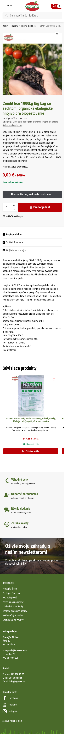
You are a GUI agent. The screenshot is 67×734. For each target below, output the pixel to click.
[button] (56, 6)
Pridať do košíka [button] (32, 451)
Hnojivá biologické (28, 26)
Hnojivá (15, 26)
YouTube (12, 704)
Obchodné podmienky (13, 606)
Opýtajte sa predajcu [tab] (16, 250)
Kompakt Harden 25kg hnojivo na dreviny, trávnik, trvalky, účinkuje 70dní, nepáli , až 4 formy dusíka (31, 420)
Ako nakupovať (10, 597)
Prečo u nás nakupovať (13, 602)
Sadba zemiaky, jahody (12, 125)
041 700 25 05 (17, 674)
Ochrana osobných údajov (15, 611)
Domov (5, 26)
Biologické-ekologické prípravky (27, 121)
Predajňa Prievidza (11, 593)
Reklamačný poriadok (13, 615)
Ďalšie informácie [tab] (14, 242)
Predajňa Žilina (10, 588)
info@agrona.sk (17, 681)
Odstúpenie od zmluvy (13, 620)
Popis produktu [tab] (13, 234)
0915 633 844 (15, 677)
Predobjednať (41, 207)
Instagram (13, 711)
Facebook (13, 698)
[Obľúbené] (54, 379)
